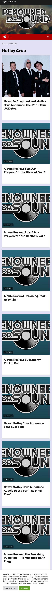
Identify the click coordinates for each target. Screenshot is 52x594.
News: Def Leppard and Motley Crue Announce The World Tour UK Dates (25, 105)
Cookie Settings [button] (10, 588)
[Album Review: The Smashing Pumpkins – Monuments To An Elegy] (26, 528)
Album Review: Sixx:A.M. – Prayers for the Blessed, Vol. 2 (25, 170)
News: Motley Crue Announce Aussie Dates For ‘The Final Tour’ (24, 490)
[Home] (4, 37)
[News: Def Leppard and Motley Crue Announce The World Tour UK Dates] (26, 76)
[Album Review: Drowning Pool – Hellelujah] (26, 270)
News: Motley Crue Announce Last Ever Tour (24, 425)
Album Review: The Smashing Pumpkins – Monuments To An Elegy (24, 558)
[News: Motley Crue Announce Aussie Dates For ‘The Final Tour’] (26, 461)
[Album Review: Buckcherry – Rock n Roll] (26, 334)
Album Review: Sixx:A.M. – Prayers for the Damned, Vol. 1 (25, 234)
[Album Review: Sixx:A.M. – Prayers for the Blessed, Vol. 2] (26, 143)
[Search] (48, 36)
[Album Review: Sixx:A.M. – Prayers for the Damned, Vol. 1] (26, 207)
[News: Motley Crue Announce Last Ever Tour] (26, 398)
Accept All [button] (24, 588)
